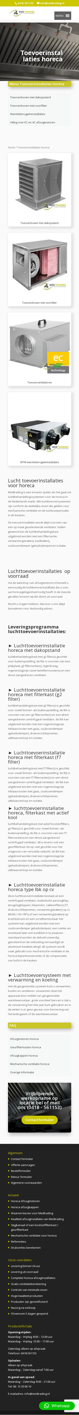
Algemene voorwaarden (26, 1183)
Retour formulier (21, 1177)
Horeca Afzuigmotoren (25, 1201)
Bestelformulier (21, 1171)
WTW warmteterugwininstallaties (39, 462)
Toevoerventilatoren (39, 382)
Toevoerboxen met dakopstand (30, 97)
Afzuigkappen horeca (24, 1055)
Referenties (18, 1241)
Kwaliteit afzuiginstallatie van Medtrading (37, 1219)
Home (11, 147)
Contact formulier (22, 1159)
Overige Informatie (22, 1072)
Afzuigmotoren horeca (24, 1039)
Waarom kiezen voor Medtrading (32, 1213)
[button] (60, 15)
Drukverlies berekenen (26, 1247)
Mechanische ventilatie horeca (29, 1064)
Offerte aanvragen (23, 1165)
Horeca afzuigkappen (25, 1207)
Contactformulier (39, 1120)
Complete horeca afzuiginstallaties (33, 1278)
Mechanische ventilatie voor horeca (34, 1235)
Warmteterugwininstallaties (27, 114)
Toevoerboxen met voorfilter (28, 105)
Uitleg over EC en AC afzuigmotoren (32, 122)
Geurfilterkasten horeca (25, 1047)
